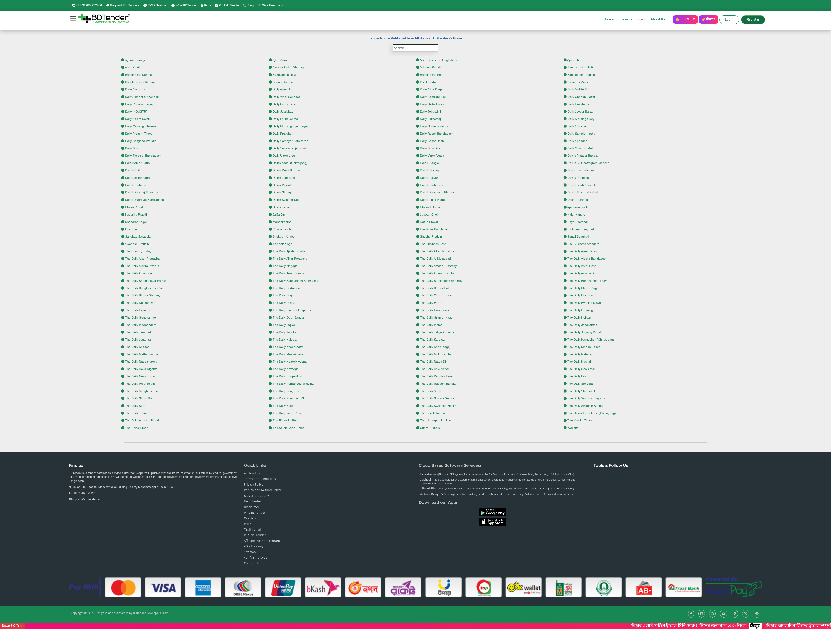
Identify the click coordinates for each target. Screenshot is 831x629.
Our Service (252, 518)
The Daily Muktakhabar (288, 354)
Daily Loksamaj (430, 119)
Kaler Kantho (576, 214)
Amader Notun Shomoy (288, 67)
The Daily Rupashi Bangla (437, 383)
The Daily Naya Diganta (141, 369)
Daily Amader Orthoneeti (141, 96)
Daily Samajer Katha (581, 133)
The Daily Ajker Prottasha (289, 258)
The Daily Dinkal (283, 302)
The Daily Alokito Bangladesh (587, 258)
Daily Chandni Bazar (581, 96)
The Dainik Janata (432, 413)
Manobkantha (281, 222)
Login (729, 19)
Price (207, 5)
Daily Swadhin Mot (580, 148)
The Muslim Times (580, 420)
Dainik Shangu (282, 192)
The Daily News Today (140, 376)
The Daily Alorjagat (285, 266)
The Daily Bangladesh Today (587, 280)
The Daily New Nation (434, 369)
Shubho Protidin (430, 236)
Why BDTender (186, 5)
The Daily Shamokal (581, 391)
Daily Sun (131, 148)
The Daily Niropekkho (287, 376)
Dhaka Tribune (429, 207)
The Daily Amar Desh (581, 266)
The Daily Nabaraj (579, 354)
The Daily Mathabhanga (141, 354)
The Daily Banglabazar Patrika (145, 280)
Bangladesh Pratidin (581, 74)
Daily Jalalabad (282, 111)
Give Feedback (272, 5)
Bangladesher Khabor (139, 82)
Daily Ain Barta (134, 89)
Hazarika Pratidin (136, 214)
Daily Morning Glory (580, 119)
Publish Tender (228, 5)
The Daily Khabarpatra (288, 347)
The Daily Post (577, 376)
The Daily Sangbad (580, 383)
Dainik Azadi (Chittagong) (289, 163)
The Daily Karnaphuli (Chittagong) (590, 339)
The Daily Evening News (584, 302)
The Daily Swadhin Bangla (585, 405)
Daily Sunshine (429, 148)
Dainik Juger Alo (283, 177)
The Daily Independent (140, 325)
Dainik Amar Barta (137, 163)
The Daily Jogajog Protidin (585, 332)
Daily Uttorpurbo (283, 155)
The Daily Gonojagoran (583, 310)
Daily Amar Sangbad (286, 96)
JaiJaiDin (278, 214)
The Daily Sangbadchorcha (143, 391)
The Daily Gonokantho (140, 317)
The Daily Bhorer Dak (434, 288)
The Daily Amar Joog (139, 273)
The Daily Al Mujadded (435, 258)
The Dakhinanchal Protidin (142, 420)
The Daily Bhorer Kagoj (583, 288)
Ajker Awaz (279, 60)
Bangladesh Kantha (138, 74)
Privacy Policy (253, 484)
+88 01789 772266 (88, 5)
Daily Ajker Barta (283, 89)
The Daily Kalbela (284, 339)
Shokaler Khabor (284, 236)
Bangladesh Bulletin (580, 67)
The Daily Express (137, 310)
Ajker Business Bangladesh (438, 60)
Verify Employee (255, 557)
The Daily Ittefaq (431, 325)
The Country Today (137, 251)
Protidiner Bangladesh (434, 229)
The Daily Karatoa (432, 339)
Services (625, 19)
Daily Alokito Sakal (579, 89)
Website (572, 428)
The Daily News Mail (581, 369)
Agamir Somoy (134, 60)
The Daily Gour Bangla (288, 317)
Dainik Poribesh (578, 177)
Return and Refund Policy (262, 490)
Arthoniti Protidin (430, 67)
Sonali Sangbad (578, 236)
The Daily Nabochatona (140, 361)
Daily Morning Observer (141, 126)
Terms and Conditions (260, 479)
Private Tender (282, 229)
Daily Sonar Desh (431, 141)
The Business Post (432, 244)
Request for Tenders (124, 5)
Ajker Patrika (133, 67)
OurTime (130, 229)
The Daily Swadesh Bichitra (438, 405)
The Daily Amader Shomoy (438, 266)
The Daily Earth (430, 302)
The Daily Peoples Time (436, 376)
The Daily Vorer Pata (286, 413)
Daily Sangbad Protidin (140, 141)
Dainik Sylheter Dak (286, 199)
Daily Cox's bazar (284, 104)
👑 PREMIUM (685, 19)
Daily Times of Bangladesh (142, 155)
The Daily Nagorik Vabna (289, 361)
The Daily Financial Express (291, 310)
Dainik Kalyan (429, 177)
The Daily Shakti (430, 391)
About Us (659, 19)
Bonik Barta (427, 82)
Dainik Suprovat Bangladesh (144, 199)
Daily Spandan (577, 141)
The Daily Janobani (285, 332)
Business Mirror (578, 82)
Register (753, 19)
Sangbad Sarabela (137, 236)
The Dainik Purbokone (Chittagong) (591, 413)
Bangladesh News (284, 74)
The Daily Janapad (137, 332)
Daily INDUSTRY (136, 111)
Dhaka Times (281, 207)
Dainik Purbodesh (431, 185)
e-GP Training (157, 5)
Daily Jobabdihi (430, 111)
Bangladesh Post (431, 74)
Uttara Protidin (429, 428)
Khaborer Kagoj (135, 222)
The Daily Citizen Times (435, 295)
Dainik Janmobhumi (580, 170)
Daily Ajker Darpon (432, 89)
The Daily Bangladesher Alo (143, 288)
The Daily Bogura (284, 295)
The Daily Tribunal (137, 413)
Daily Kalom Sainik (137, 119)
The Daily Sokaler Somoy (437, 398)
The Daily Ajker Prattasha (142, 258)
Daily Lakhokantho (285, 119)
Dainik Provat (281, 185)
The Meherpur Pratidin (435, 420)
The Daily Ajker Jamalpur (436, 251)
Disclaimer (251, 507)
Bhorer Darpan (282, 82)
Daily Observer (577, 126)
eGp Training (253, 546)
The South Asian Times (288, 428)
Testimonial (252, 529)
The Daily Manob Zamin (583, 347)
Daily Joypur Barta (580, 111)
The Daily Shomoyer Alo (289, 398)
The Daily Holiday (579, 317)
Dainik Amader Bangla (582, 155)
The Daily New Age (285, 369)
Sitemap (250, 552)
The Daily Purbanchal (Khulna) (293, 383)
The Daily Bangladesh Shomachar (295, 280)
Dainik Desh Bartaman (287, 170)
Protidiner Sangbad (580, 229)
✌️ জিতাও (709, 19)
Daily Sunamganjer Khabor (290, 148)
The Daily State (283, 405)
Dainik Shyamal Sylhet (582, 192)
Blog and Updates (257, 496)
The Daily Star (134, 405)
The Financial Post (285, 420)
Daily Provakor (282, 133)
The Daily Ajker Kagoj (582, 251)
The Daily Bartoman (286, 288)
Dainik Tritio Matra (432, 199)
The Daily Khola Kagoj (434, 347)
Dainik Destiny (429, 170)
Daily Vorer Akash (431, 155)
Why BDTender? (255, 512)
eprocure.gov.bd (578, 207)
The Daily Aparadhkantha (437, 273)
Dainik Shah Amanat (581, 185)
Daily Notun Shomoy (433, 126)
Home (609, 19)
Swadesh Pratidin (136, 244)
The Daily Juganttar (138, 339)
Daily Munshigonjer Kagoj (290, 126)
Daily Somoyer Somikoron (290, 141)
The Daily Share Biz (138, 398)
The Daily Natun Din (433, 361)
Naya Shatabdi (577, 222)
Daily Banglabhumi (432, 96)
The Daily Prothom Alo (140, 383)
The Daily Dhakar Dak (139, 302)
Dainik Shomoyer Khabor (436, 192)
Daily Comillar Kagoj (138, 104)
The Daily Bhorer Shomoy (142, 295)
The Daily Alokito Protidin (141, 266)
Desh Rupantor (577, 199)
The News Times (136, 428)
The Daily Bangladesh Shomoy (440, 280)
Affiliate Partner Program (262, 541)
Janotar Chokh (429, 214)
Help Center (252, 501)
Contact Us (251, 563)
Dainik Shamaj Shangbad (142, 192)
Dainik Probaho (135, 185)
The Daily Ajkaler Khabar (289, 251)
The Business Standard (583, 244)
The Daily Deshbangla (582, 295)
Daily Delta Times (431, 104)
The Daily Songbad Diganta (586, 398)
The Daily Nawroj (579, 361)
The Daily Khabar (136, 347)
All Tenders (252, 473)
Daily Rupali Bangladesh (436, 133)
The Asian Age (282, 244)
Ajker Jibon (574, 60)
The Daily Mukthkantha (435, 354)
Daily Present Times (138, 133)
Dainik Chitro (133, 170)
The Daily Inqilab (284, 325)
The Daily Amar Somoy (288, 273)
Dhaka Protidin (134, 207)
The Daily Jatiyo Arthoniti (436, 332)
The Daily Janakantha (582, 325)
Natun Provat (428, 222)
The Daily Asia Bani (580, 273)
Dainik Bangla (429, 163)
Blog (250, 5)
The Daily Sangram (285, 391)
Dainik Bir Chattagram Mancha (588, 163)
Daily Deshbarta (578, 104)
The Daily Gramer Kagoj (436, 317)
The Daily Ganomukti (434, 310)
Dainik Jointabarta (137, 177)
